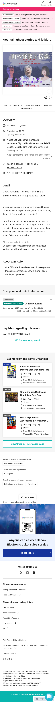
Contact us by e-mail (29, 340)
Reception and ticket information (30, 107)
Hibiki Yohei (30, 164)
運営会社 (6, 659)
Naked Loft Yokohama (13, 463)
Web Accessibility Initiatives (14, 640)
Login (50, 5)
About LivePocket (10, 618)
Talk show (32, 484)
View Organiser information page (27, 444)
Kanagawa (8, 474)
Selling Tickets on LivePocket (15, 590)
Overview (7, 106)
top (6, 502)
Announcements (9, 613)
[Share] (45, 98)
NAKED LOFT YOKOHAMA (20, 173)
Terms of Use (8, 653)
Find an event (8, 608)
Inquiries (48, 106)
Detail (16, 106)
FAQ (4, 628)
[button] (27, 305)
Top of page (29, 497)
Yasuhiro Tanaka (15, 164)
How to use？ (8, 623)
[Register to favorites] (50, 98)
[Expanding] (27, 70)
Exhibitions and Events (13, 484)
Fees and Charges (10, 595)
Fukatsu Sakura (14, 167)
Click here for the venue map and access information (28, 156)
